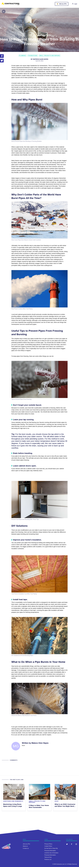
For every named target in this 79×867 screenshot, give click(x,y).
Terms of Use (48, 857)
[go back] (4, 11)
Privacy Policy (48, 844)
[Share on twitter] (2, 60)
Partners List (47, 859)
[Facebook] (72, 844)
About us (25, 846)
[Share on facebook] (2, 56)
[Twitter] (67, 844)
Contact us (26, 848)
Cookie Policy (48, 846)
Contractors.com (60, 864)
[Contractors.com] (10, 4)
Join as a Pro (26, 844)
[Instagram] (76, 844)
